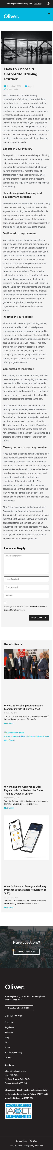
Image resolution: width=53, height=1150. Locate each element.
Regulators (9, 1027)
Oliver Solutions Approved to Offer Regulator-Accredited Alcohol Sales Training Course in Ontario (23, 790)
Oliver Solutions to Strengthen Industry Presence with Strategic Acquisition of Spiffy (25, 890)
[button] (19, 1008)
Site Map (33, 1141)
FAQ (6, 1042)
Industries (9, 1032)
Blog (29, 86)
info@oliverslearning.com (15, 1071)
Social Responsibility (13, 1052)
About (7, 1047)
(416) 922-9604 (11, 1075)
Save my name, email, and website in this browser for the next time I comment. (25, 608)
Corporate (9, 1022)
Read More (8, 723)
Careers (8, 1057)
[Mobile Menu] (50, 14)
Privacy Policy (21, 1141)
